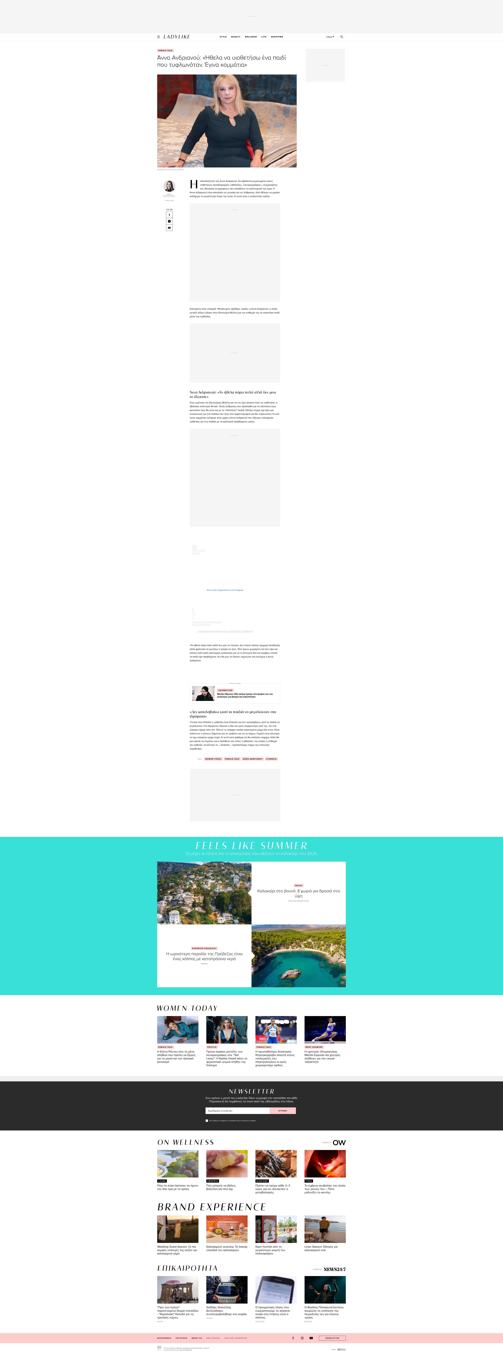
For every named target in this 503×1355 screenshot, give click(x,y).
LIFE (263, 36)
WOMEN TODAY (213, 759)
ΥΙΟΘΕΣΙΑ (271, 759)
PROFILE (212, 1047)
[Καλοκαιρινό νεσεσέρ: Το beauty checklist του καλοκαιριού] (227, 1229)
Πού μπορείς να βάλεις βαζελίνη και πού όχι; (221, 1187)
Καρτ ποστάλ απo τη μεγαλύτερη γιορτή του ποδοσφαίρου (270, 1250)
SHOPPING (277, 36)
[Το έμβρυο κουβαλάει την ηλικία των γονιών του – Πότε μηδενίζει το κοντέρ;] (325, 1163)
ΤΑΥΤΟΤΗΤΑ (181, 1338)
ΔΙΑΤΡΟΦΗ (262, 1181)
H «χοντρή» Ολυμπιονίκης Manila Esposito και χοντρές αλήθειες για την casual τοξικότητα (322, 1056)
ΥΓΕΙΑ (309, 1181)
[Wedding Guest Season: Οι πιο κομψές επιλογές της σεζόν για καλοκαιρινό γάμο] (177, 1229)
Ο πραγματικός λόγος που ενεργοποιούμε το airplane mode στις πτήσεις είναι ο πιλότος (272, 1312)
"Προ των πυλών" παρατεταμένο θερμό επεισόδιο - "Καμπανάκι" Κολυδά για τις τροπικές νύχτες (177, 1312)
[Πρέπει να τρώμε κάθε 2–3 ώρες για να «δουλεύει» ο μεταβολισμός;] (276, 1163)
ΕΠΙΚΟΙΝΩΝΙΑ (164, 1338)
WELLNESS (251, 36)
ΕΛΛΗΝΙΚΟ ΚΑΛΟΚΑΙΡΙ (204, 948)
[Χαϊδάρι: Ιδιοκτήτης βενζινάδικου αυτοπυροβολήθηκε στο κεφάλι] (227, 1290)
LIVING (162, 1181)
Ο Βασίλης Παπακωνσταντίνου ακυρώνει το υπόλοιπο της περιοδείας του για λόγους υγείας (324, 1312)
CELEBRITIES (225, 690)
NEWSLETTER (332, 1338)
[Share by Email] (169, 227)
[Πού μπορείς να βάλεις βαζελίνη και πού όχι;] (227, 1163)
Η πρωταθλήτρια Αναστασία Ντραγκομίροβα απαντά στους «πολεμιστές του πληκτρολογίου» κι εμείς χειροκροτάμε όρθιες (275, 1058)
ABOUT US (197, 1338)
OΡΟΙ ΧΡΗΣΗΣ (213, 1338)
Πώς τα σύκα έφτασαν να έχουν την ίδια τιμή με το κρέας (177, 1187)
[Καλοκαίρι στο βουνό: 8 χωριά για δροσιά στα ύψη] (204, 893)
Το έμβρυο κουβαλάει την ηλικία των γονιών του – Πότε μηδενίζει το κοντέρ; (325, 1188)
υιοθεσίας (205, 316)
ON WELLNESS (185, 1142)
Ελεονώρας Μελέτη (219, 402)
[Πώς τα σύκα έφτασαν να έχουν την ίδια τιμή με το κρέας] (177, 1163)
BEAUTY (236, 36)
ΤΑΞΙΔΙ (298, 885)
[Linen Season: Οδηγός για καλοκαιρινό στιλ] (325, 1229)
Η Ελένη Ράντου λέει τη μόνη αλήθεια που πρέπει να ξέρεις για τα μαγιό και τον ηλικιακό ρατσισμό (176, 1056)
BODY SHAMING (314, 1047)
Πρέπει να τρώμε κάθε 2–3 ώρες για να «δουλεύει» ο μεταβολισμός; (272, 1188)
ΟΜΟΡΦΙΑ (212, 1181)
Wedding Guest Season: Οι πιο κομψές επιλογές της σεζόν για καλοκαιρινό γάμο (177, 1250)
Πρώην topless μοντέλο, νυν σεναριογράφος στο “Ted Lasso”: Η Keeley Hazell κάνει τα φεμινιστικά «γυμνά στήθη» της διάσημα (226, 1058)
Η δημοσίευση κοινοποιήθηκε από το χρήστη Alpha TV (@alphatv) (225, 631)
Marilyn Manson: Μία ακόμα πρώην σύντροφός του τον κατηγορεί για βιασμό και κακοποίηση (245, 695)
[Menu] (158, 37)
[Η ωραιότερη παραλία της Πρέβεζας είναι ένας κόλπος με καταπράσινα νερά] (299, 955)
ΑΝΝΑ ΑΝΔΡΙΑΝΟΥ (253, 759)
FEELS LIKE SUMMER (251, 846)
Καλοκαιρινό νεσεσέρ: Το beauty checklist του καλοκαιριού (226, 1248)
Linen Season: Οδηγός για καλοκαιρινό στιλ (321, 1248)
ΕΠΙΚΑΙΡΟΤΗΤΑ (187, 1268)
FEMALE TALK (165, 50)
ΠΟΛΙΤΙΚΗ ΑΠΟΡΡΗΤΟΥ (236, 1338)
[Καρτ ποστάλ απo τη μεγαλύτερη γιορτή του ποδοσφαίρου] (276, 1229)
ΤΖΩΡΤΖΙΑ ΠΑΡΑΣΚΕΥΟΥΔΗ (298, 901)
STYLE (223, 36)
